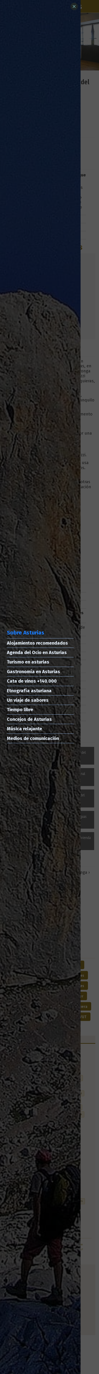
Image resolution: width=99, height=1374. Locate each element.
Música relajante (24, 728)
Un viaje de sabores (28, 700)
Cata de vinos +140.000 (32, 681)
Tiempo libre (20, 709)
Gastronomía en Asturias (33, 671)
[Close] (74, 6)
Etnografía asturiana (29, 690)
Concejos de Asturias (29, 719)
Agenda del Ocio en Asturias (37, 652)
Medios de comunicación (33, 738)
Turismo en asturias (28, 662)
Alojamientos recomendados (37, 643)
